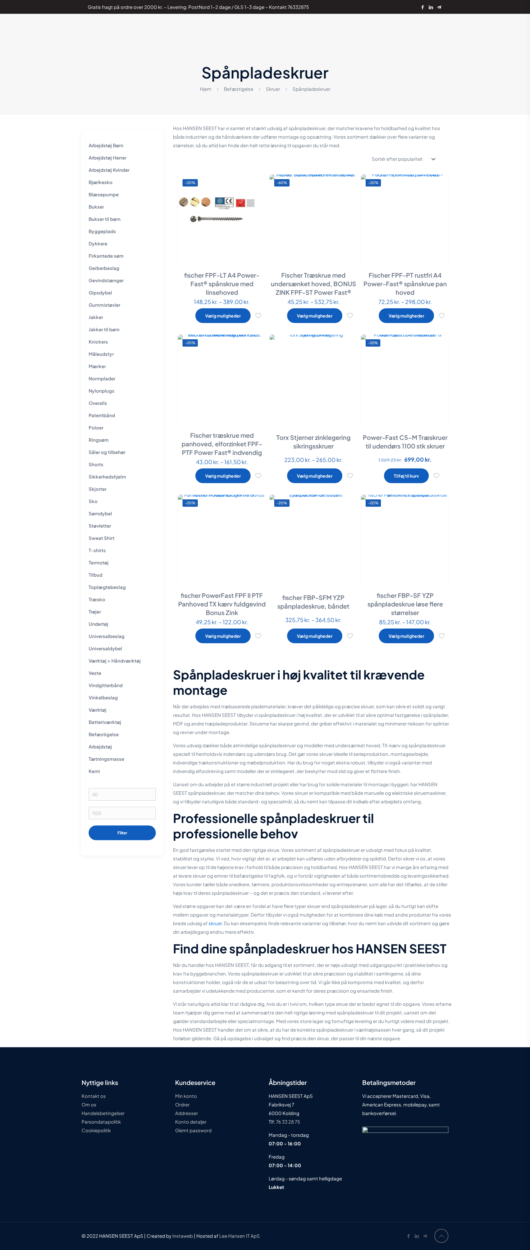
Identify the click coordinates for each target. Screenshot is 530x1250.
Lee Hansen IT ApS (239, 1236)
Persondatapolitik (101, 1122)
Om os (89, 1104)
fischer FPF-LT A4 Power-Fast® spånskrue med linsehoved (221, 283)
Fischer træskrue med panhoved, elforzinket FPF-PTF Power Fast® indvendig (222, 443)
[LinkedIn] (431, 7)
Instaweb (182, 1236)
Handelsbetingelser (103, 1113)
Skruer (273, 89)
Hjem (205, 89)
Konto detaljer (190, 1122)
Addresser (186, 1113)
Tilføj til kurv (406, 476)
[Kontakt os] (439, 7)
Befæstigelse (238, 89)
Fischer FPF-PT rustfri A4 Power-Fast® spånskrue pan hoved (405, 283)
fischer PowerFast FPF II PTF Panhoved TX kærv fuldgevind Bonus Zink (222, 603)
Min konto (186, 1096)
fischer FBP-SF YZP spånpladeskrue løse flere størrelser (405, 603)
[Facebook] (422, 7)
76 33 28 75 (287, 1122)
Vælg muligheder (223, 315)
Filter (122, 832)
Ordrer (182, 1104)
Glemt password (193, 1130)
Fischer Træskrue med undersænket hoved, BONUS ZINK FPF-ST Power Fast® (313, 283)
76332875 (298, 7)
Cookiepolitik (96, 1130)
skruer (215, 923)
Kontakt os (94, 1096)
